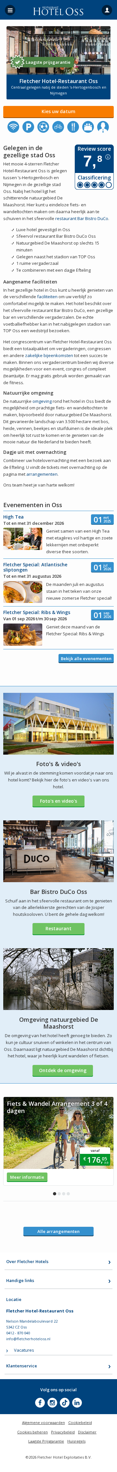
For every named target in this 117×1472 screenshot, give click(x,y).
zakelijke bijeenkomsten (49, 355)
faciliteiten (47, 297)
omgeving (42, 401)
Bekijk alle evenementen (86, 658)
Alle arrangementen (58, 1231)
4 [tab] (68, 1193)
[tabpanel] (58, 1141)
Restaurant (59, 928)
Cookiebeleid (80, 1422)
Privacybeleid (63, 1431)
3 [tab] (63, 1193)
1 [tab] (54, 1193)
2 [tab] (59, 1193)
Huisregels (76, 1441)
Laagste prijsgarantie (48, 62)
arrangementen (42, 474)
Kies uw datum (58, 111)
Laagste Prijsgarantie (46, 1441)
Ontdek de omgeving (62, 1070)
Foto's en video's (58, 801)
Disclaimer (87, 1431)
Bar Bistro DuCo (92, 218)
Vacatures (24, 1350)
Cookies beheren (32, 1431)
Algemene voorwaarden (43, 1422)
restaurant (65, 218)
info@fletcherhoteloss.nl (28, 1338)
